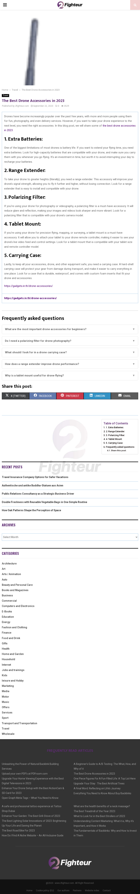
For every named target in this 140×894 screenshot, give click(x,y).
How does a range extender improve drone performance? (70, 364)
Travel (5, 95)
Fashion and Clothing (14, 627)
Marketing (8, 685)
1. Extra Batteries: (115, 427)
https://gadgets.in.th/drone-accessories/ (28, 286)
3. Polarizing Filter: (115, 435)
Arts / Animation (11, 574)
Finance (6, 632)
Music (5, 702)
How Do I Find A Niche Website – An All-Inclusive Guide (32, 835)
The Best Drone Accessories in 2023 (94, 773)
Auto (4, 579)
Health (5, 648)
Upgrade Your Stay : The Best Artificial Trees (99, 783)
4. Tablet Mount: (114, 439)
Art (3, 568)
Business (7, 595)
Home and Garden (13, 654)
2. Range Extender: (115, 431)
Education (8, 616)
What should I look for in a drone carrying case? (70, 352)
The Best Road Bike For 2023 (18, 830)
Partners (77, 890)
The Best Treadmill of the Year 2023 (94, 811)
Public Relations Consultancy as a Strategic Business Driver (38, 493)
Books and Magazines (15, 590)
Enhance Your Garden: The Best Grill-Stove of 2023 (31, 815)
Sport (5, 717)
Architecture (9, 563)
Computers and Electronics (18, 606)
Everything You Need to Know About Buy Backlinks (102, 793)
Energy (6, 622)
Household (8, 659)
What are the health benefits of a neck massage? (102, 806)
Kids (4, 675)
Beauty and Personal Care (17, 584)
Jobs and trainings (13, 670)
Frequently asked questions (120, 447)
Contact (107, 890)
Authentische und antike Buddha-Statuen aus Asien (32, 485)
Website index (92, 890)
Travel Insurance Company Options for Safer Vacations (35, 477)
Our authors (63, 890)
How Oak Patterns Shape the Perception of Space (31, 510)
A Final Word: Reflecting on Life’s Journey (97, 788)
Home (29, 890)
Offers (5, 707)
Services (7, 712)
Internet (6, 664)
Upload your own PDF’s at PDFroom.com (25, 773)
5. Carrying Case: (114, 443)
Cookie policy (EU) (45, 890)
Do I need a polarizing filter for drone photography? (70, 340)
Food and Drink (11, 638)
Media (5, 691)
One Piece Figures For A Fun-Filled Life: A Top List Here (105, 778)
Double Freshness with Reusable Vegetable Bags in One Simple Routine (44, 502)
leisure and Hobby (13, 680)
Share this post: (118, 450)
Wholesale (8, 733)
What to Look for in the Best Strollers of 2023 (99, 816)
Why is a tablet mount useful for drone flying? (70, 375)
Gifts (4, 643)
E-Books (7, 611)
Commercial (9, 600)
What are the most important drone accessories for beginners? (70, 329)
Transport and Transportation (19, 723)
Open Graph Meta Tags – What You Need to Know (30, 797)
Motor (5, 696)
